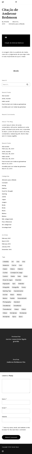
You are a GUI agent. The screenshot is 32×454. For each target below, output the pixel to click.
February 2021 (6, 238)
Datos (25, 276)
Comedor (5, 182)
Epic (14, 283)
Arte (18, 261)
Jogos (4, 199)
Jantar (4, 196)
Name (4, 399)
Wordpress (13, 313)
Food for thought (7, 191)
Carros (14, 265)
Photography (7, 302)
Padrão (12, 298)
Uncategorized (6, 227)
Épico (20, 316)
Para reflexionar (7, 222)
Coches (5, 272)
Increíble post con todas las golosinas (14, 107)
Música (4, 213)
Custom (5, 276)
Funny (24, 287)
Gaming (4, 194)
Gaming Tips (7, 291)
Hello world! (5, 101)
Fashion (4, 188)
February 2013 (6, 244)
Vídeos (24, 309)
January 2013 (6, 246)
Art (13, 261)
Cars (20, 265)
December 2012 (6, 249)
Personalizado (22, 298)
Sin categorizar (6, 224)
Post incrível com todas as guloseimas (14, 104)
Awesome (6, 265)
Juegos (4, 202)
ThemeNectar (7, 309)
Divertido (18, 280)
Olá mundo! (5, 95)
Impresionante (18, 291)
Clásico (12, 269)
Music (4, 210)
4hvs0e (6, 22)
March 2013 (5, 241)
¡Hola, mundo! (6, 98)
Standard (17, 302)
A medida (6, 261)
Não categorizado (7, 219)
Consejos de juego (16, 272)
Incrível (5, 294)
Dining (4, 185)
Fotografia (6, 287)
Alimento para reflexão (17, 24)
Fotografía (15, 287)
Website (4, 416)
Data (19, 276)
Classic (5, 269)
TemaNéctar (6, 305)
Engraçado (6, 283)
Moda (3, 205)
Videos (16, 309)
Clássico (20, 269)
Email (4, 408)
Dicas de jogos (7, 280)
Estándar (21, 283)
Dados (13, 276)
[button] (3, 2)
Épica (14, 316)
